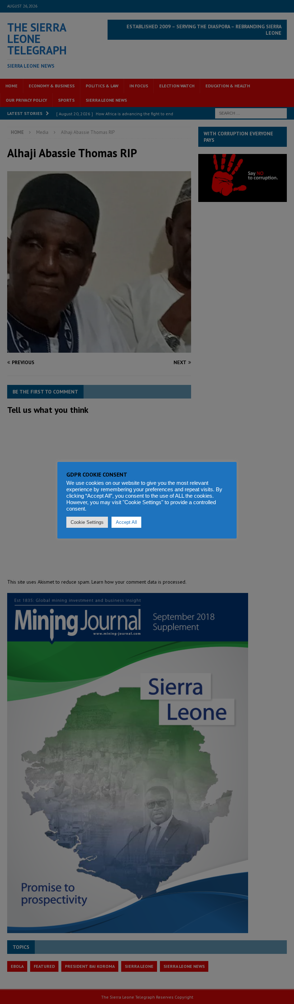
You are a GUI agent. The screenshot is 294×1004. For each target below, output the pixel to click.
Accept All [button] (126, 522)
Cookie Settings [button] (87, 522)
